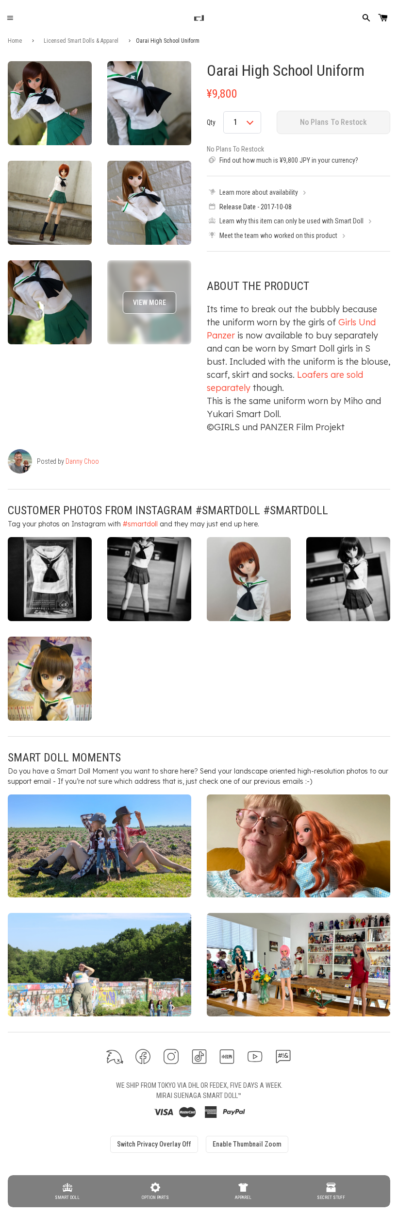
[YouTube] (255, 1056)
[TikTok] (199, 1056)
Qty (211, 122)
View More (149, 302)
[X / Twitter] (114, 1056)
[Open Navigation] (10, 18)
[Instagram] (171, 1056)
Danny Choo (82, 461)
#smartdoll (140, 524)
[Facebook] (142, 1056)
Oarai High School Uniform (286, 70)
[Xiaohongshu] (226, 1056)
